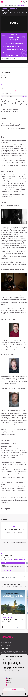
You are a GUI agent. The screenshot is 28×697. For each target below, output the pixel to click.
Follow (14, 52)
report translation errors (12, 652)
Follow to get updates (7, 570)
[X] (3, 643)
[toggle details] (24, 628)
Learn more (12, 568)
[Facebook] (1, 643)
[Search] (15, 2)
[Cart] (18, 2)
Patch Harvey (5, 10)
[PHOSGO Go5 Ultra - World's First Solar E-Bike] (13, 602)
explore (10, 588)
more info (3, 80)
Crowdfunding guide (20, 559)
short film (13, 90)
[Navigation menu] (26, 1)
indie (8, 90)
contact (8, 80)
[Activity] (21, 1)
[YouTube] (6, 643)
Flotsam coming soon (10, 58)
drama (3, 90)
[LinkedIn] (10, 643)
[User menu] (24, 2)
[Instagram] (8, 643)
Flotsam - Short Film (9, 9)
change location (21, 5)
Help (12, 559)
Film (2, 85)
